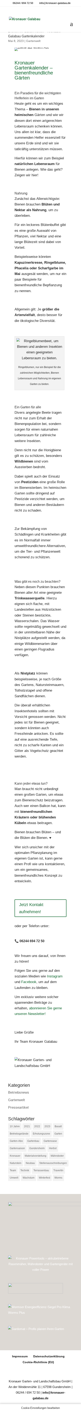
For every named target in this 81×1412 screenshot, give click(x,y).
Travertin (58, 1170)
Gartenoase (50, 1141)
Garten (58, 1133)
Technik (24, 1170)
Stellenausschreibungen (53, 1163)
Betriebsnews (18, 1092)
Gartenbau (33, 1141)
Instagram (55, 976)
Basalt (58, 1126)
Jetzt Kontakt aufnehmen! (31, 908)
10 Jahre (15, 1126)
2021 (27, 1126)
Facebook (28, 982)
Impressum (20, 1356)
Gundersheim (37, 1148)
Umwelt (14, 1177)
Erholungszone (41, 1133)
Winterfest (44, 1177)
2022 (37, 1126)
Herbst (52, 1148)
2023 (47, 1126)
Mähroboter (57, 1155)
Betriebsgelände (19, 1133)
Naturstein (15, 1163)
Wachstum (28, 1177)
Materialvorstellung (35, 1155)
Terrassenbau (41, 1170)
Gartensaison (17, 1148)
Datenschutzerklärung (49, 1356)
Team (13, 1170)
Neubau (30, 1163)
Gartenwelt (33, 41)
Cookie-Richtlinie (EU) (38, 1362)
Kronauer (15, 1155)
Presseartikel (18, 1107)
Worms (58, 1177)
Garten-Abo (16, 1141)
